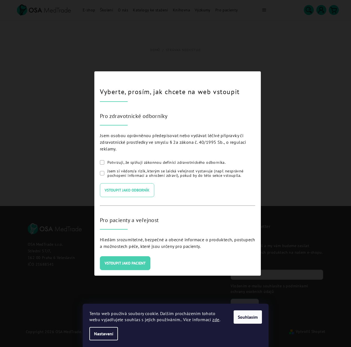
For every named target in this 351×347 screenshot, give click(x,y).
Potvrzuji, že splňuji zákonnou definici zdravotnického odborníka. (166, 162)
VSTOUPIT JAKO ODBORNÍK (127, 190)
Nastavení (103, 333)
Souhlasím (248, 317)
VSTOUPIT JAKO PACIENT (125, 263)
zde (215, 319)
